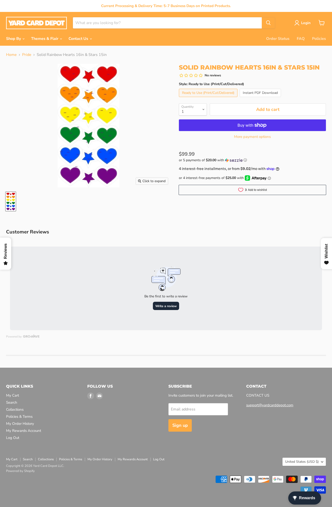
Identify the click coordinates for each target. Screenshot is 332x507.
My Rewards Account (23, 430)
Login (306, 22)
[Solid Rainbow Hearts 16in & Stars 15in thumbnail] (11, 201)
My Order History (20, 423)
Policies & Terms (19, 416)
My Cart (12, 395)
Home (11, 55)
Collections (15, 409)
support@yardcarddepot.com (269, 405)
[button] (252, 160)
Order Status (277, 38)
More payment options (252, 137)
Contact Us (79, 38)
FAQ (301, 38)
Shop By (14, 38)
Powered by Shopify (20, 471)
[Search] (268, 22)
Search (11, 402)
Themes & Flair (45, 38)
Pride (26, 55)
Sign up (180, 425)
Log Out (12, 437)
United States (302, 461)
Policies (319, 38)
